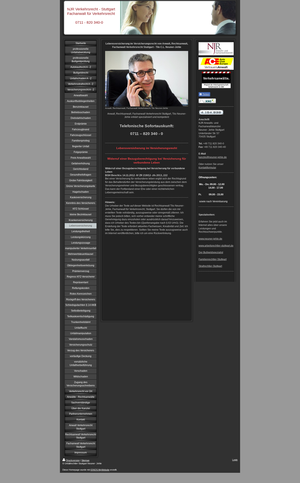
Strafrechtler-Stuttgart (210, 266)
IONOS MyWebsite (99, 470)
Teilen (205, 94)
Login (235, 460)
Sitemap (85, 460)
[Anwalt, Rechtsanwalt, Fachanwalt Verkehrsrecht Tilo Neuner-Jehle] (146, 78)
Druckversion (73, 460)
